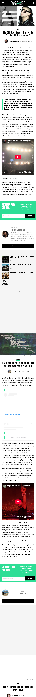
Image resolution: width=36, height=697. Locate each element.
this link (27, 541)
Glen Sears (17, 695)
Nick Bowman (15, 41)
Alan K (16, 371)
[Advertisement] (18, 311)
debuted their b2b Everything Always (13, 532)
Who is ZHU (20, 52)
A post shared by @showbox (18, 437)
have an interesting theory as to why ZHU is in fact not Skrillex (16, 185)
